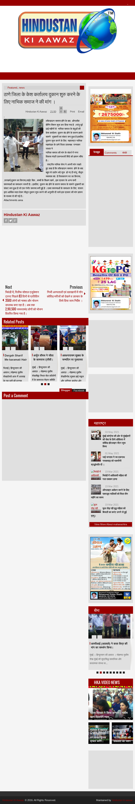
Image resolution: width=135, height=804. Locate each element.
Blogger (65, 390)
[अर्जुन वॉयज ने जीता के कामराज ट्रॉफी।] (44, 337)
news (22, 87)
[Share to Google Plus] (25, 341)
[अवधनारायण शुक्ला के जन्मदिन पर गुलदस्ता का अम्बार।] (73, 337)
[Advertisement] (67, 61)
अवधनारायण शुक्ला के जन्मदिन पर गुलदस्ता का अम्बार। (73, 359)
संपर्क (124, 152)
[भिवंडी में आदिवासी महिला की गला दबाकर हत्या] (96, 475)
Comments (111, 152)
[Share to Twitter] (20, 341)
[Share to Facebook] (16, 341)
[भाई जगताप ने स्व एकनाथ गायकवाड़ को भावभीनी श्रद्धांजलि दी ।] (96, 456)
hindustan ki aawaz (122, 800)
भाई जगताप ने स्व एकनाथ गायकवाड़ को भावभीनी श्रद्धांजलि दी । (108, 461)
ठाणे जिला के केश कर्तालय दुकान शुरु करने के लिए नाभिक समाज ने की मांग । (42, 97)
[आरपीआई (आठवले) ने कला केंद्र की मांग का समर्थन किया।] (109, 626)
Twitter (10, 220)
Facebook (6, 220)
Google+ (15, 220)
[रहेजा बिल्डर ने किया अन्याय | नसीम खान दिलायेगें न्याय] (110, 703)
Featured (12, 87)
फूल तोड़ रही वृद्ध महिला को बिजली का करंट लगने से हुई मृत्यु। (109, 512)
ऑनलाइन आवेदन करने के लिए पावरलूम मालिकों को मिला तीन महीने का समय (110, 494)
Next (84, 337)
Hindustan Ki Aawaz (37, 111)
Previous (4, 337)
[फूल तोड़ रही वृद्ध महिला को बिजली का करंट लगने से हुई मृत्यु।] (96, 508)
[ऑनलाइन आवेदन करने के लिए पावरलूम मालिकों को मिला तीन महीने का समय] (96, 489)
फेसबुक (97, 152)
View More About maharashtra (110, 524)
